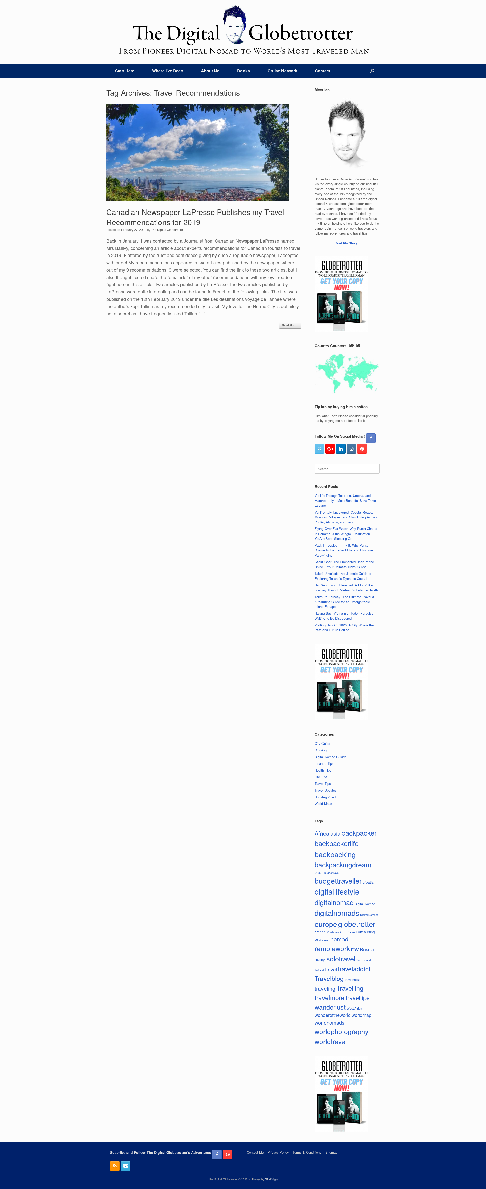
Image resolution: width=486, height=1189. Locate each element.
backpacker (359, 832)
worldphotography (341, 1031)
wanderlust (330, 1006)
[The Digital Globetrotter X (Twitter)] (319, 449)
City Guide (322, 743)
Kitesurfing (366, 932)
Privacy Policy (278, 1152)
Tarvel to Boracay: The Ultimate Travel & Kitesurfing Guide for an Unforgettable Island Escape (344, 601)
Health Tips (323, 770)
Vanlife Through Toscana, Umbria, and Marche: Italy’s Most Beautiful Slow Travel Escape (346, 500)
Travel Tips (323, 783)
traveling (325, 988)
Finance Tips (324, 763)
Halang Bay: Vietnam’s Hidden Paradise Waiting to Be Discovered (344, 616)
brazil (319, 872)
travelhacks (352, 979)
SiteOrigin (271, 1179)
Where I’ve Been (167, 71)
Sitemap (331, 1152)
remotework (332, 948)
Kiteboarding (336, 932)
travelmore (330, 997)
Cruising (321, 750)
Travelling (349, 987)
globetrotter (356, 923)
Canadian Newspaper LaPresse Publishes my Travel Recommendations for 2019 (195, 217)
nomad (339, 939)
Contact (322, 71)
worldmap (361, 1015)
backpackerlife (337, 843)
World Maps (323, 803)
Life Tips (321, 776)
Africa (322, 833)
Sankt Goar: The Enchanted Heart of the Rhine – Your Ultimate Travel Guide (344, 564)
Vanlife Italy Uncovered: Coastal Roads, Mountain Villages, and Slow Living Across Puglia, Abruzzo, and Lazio (346, 517)
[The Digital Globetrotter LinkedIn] (341, 449)
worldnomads (330, 1022)
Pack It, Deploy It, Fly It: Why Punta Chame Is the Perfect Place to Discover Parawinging (344, 550)
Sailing (320, 959)
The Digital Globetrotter (167, 229)
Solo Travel (363, 960)
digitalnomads (337, 912)
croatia (368, 882)
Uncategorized (325, 797)
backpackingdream (343, 864)
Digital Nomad (365, 903)
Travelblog (329, 978)
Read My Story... (347, 243)
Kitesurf (351, 932)
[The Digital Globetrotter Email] (125, 1166)
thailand (319, 970)
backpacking (335, 854)
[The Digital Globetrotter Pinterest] (362, 449)
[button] (372, 71)
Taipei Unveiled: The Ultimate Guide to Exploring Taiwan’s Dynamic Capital (343, 576)
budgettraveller (338, 881)
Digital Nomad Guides (331, 756)
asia (335, 833)
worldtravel (331, 1041)
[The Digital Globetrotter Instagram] (351, 449)
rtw (355, 948)
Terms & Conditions (307, 1152)
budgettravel (331, 873)
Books (243, 71)
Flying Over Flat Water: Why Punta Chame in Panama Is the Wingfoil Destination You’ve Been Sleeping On (346, 533)
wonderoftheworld (333, 1015)
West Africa (354, 1008)
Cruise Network (282, 71)
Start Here (124, 71)
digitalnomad (334, 902)
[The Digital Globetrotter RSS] (115, 1166)
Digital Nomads (369, 915)
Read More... (290, 325)
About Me (210, 71)
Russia (367, 949)
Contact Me (255, 1152)
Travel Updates (326, 790)
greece (320, 932)
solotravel (340, 958)
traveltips (358, 997)
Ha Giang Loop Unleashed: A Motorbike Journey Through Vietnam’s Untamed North (346, 587)
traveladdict (354, 968)
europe (326, 924)
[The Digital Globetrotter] (243, 29)
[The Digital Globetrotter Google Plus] (330, 449)
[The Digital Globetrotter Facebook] (371, 438)
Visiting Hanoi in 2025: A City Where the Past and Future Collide (344, 627)
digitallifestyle (337, 891)
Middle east (322, 940)
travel (331, 969)
